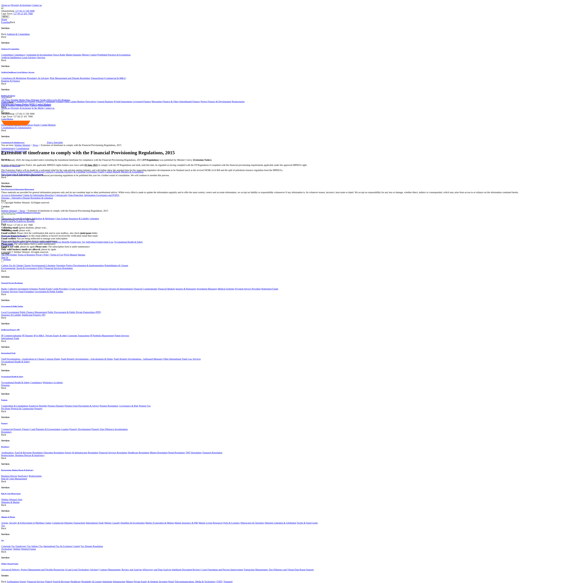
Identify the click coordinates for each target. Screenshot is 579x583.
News (35, 145)
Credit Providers (60, 289)
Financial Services (35, 581)
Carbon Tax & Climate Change (16, 265)
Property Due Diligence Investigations (109, 429)
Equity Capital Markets (109, 172)
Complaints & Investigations (39, 55)
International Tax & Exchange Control (61, 546)
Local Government (10, 312)
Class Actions (61, 218)
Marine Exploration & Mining (159, 523)
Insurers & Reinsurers (186, 289)
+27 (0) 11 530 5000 (25, 11)
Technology (7, 549)
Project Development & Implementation (85, 265)
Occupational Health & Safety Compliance (21, 382)
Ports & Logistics (231, 523)
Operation (60, 265)
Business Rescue (9, 476)
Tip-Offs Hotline (9, 254)
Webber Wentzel (22, 145)
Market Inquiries (73, 55)
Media (22, 100)
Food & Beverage (61, 581)
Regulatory (6, 432)
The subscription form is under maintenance (62, 246)
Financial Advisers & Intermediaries (116, 289)
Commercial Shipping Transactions (68, 523)
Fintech (48, 581)
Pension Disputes (55, 406)
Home (4, 19)
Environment (6, 259)
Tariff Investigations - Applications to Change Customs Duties (30, 359)
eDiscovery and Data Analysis (156, 569)
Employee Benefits (61, 242)
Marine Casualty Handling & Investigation (124, 523)
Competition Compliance (13, 55)
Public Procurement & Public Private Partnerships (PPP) (74, 312)
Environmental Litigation (43, 265)
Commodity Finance (54, 101)
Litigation (94, 218)
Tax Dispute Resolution (92, 546)
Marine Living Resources (211, 523)
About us (5, 5)
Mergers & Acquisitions (132, 172)
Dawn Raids (59, 55)
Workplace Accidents (53, 382)
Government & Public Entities (49, 291)
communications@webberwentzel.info (117, 235)
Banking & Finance (10, 81)
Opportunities (44, 105)
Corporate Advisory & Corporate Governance (76, 172)
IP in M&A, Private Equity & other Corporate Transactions (62, 335)
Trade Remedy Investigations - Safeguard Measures (138, 359)
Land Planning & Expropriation (45, 429)
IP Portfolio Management (102, 335)
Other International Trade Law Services (182, 359)
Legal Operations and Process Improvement (222, 569)
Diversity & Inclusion (21, 5)
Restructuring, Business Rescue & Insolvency (23, 455)
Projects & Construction (22, 408)
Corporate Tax (8, 546)
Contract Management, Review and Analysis (120, 569)
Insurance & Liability (79, 218)
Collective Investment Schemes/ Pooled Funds (30, 289)
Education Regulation (53, 452)
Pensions (5, 385)
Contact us (37, 5)
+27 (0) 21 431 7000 (23, 13)
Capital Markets (7, 119)
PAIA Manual (70, 254)
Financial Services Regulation (58, 268)
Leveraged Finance (142, 101)
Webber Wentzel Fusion (24, 549)
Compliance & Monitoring (13, 78)
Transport (228, 581)
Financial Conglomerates (145, 289)
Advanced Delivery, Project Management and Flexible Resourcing (32, 569)
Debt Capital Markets (74, 101)
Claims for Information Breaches (38, 195)
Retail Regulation (176, 452)
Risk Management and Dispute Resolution (70, 78)
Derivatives (90, 101)
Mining (129, 581)
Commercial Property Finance (29, 101)
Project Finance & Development (216, 101)
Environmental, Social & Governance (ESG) (22, 268)
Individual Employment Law (100, 242)
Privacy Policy (43, 254)
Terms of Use (56, 254)
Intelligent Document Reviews (186, 569)
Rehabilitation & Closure (116, 265)
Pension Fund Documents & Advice (82, 406)
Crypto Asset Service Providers (83, 289)
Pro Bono (5, 408)
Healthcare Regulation (138, 452)
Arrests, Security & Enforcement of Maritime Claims (26, 523)
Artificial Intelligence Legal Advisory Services (23, 57)
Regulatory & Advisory (38, 78)
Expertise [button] (5, 22)
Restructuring (238, 101)
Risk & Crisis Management (14, 478)
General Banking (105, 101)
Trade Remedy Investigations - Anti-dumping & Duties (87, 359)
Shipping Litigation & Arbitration (280, 523)
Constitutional (22, 148)
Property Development (80, 429)
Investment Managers (207, 289)
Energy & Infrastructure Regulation (81, 452)
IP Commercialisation (11, 335)
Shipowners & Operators (252, 523)
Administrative (8, 148)
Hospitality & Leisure (91, 581)
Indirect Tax (37, 546)
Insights (14, 100)
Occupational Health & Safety (128, 242)
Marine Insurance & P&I (186, 523)
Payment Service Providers (248, 289)
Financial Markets (166, 289)
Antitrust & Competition (18, 34)
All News (5, 100)
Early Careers (30, 105)
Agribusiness (13, 581)
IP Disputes (27, 335)
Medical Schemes (226, 289)
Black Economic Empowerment (16, 172)
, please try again (18, 246)
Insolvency (23, 476)
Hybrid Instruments (123, 101)
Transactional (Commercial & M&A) (108, 78)
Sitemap (81, 254)
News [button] (4, 97)
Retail (171, 581)
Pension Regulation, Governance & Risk (119, 406)
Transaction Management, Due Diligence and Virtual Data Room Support (279, 569)
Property (38, 408)
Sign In (4, 257)
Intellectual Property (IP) (33, 315)
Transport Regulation (212, 452)
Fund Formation (26, 291)
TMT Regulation (193, 452)
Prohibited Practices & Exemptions (114, 55)
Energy (23, 581)
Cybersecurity (61, 195)
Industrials (107, 581)
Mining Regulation (159, 452)
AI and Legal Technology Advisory (82, 569)
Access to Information (11, 195)
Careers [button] (4, 102)
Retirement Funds (269, 289)
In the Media (38, 108)
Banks (4, 289)
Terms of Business (26, 254)
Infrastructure (119, 581)
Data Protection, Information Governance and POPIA (93, 195)
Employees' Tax (77, 242)
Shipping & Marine (10, 502)
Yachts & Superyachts (307, 523)
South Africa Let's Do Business (55, 100)
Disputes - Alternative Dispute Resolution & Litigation (27, 198)
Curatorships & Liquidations (14, 406)
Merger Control (89, 55)
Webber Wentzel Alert (11, 499)
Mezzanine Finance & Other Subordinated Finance (176, 101)
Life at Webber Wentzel (12, 105)
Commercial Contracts (43, 172)
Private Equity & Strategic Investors (151, 581)
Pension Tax (145, 406)
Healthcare (75, 581)
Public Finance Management (33, 312)
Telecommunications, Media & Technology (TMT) (198, 581)
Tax (3, 525)
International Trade (10, 338)
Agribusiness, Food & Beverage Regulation (22, 452)
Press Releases (33, 100)
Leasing (65, 429)
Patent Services (122, 335)
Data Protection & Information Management (17, 189)
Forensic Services (9, 291)
